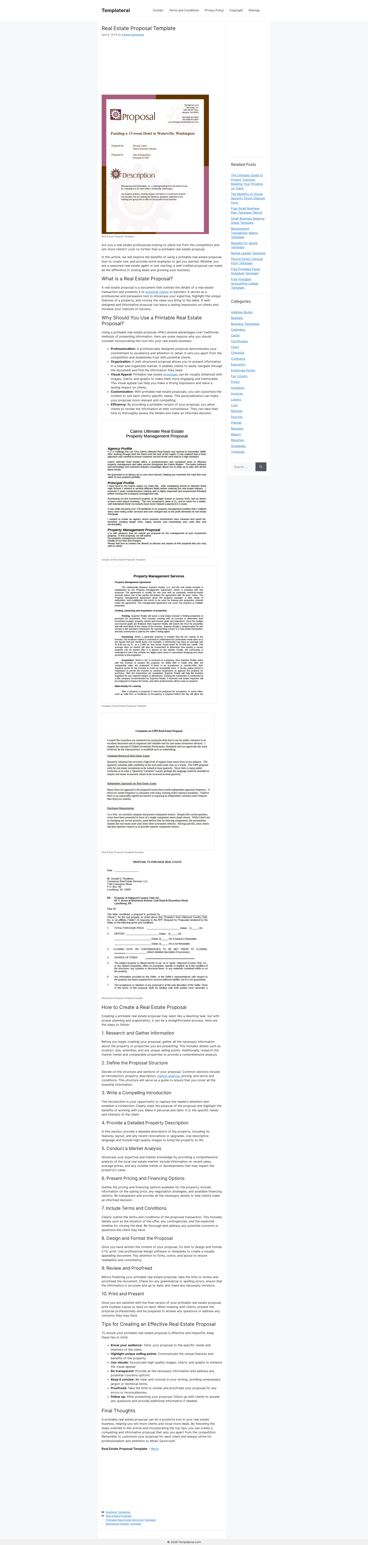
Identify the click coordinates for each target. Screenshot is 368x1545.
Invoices (237, 393)
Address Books (242, 312)
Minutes (236, 411)
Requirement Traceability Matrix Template (244, 233)
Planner (236, 422)
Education (238, 364)
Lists (234, 405)
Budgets (237, 318)
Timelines (238, 452)
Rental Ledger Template (248, 253)
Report (236, 434)
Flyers (235, 382)
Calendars (238, 329)
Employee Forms (243, 370)
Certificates (239, 341)
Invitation (237, 388)
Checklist (237, 353)
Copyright (236, 10)
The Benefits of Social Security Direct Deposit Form (248, 198)
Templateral (116, 10)
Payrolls (236, 417)
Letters (236, 399)
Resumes (237, 440)
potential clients (157, 292)
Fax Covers (239, 376)
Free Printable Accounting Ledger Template (245, 283)
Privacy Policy (214, 10)
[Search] (260, 466)
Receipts (237, 428)
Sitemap (254, 10)
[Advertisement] (162, 65)
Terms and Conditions (184, 10)
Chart (235, 347)
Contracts (238, 359)
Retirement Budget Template (123, 1523)
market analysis (168, 1076)
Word (155, 1449)
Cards (235, 335)
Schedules (238, 446)
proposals (170, 374)
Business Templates (118, 1512)
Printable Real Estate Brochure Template (131, 1519)
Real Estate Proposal (118, 1515)
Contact (158, 10)
